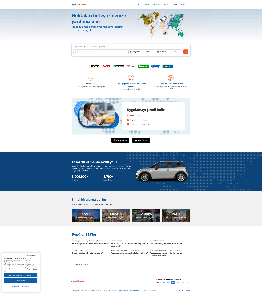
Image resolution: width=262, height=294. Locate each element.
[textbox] (100, 51)
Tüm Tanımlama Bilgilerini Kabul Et (21, 275)
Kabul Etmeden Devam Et (31, 255)
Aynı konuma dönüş (81, 47)
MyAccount (185, 4)
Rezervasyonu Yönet (160, 4)
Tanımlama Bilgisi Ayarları (20, 286)
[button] (120, 140)
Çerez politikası (123, 290)
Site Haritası (152, 290)
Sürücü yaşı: (98, 47)
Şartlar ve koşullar (109, 290)
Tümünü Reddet (20, 281)
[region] (21, 272)
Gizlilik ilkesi (134, 290)
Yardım (174, 4)
